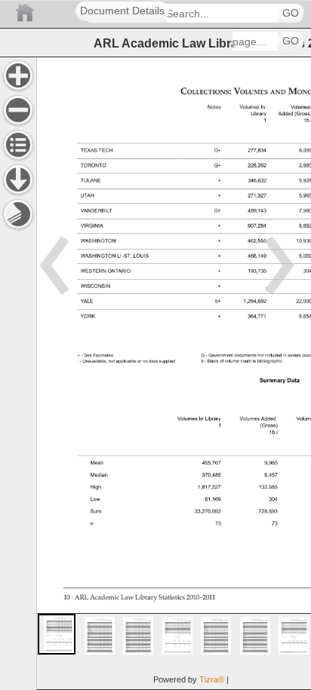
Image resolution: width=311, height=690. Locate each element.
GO (290, 13)
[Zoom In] (18, 75)
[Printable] (18, 214)
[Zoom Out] (18, 110)
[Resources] (18, 179)
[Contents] (18, 145)
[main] (173, 373)
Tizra (211, 679)
